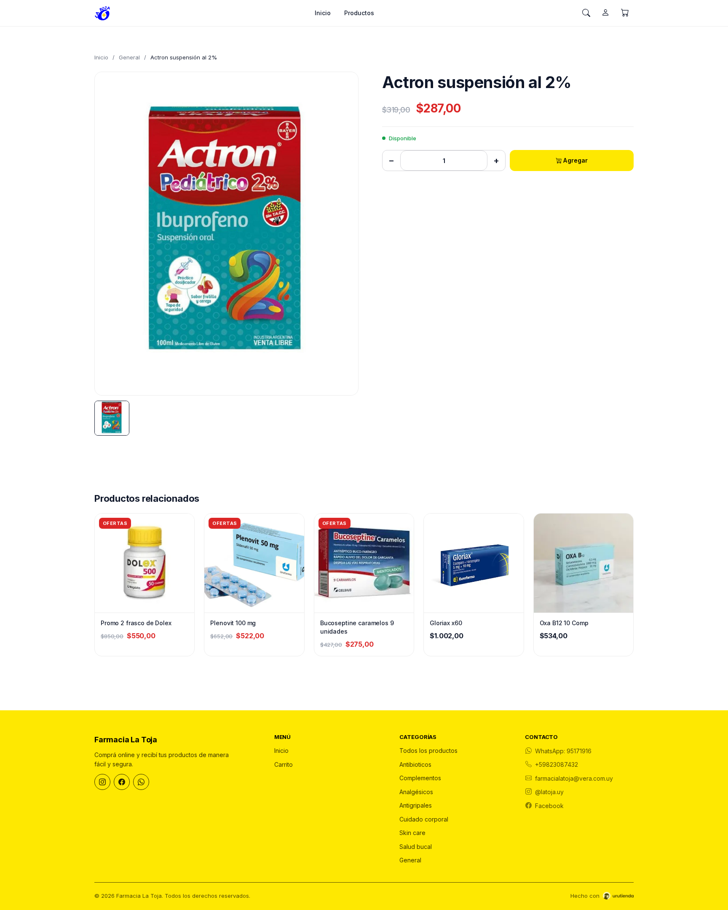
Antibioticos (415, 764)
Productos (359, 12)
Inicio (323, 12)
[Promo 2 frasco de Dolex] (144, 563)
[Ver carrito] (625, 13)
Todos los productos (428, 750)
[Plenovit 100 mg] (254, 563)
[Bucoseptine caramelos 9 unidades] (364, 563)
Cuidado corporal (423, 819)
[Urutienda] (618, 895)
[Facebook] (122, 782)
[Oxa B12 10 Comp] (583, 563)
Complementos (420, 778)
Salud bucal (415, 846)
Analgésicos (416, 791)
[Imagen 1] (111, 418)
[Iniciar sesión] (605, 13)
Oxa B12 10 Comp (564, 622)
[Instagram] (102, 782)
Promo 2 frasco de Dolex (136, 622)
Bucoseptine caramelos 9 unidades (357, 627)
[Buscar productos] (586, 13)
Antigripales (415, 805)
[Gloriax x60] (473, 563)
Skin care (412, 832)
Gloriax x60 (446, 622)
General (129, 57)
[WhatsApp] (141, 782)
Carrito (283, 764)
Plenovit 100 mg (233, 622)
